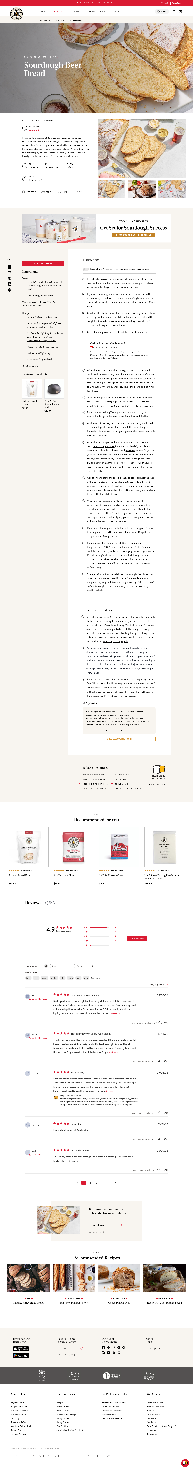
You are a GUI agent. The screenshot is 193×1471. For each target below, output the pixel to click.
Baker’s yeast (122, 779)
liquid (78, 978)
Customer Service (18, 1414)
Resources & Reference (112, 1418)
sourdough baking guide (115, 641)
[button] (183, 189)
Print (48, 192)
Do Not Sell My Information (85, 1456)
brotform (130, 450)
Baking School (96, 11)
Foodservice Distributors (112, 1410)
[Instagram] (114, 1347)
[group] (111, 189)
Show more (95, 977)
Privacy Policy (51, 1456)
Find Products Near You (157, 1406)
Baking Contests (63, 1422)
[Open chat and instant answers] (185, 1463)
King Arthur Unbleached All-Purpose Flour (41, 338)
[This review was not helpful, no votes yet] (165, 1023)
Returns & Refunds (19, 1422)
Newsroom (151, 1430)
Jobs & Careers (153, 1414)
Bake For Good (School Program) (161, 1426)
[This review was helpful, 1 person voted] (160, 1170)
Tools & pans (121, 784)
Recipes (59, 11)
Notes (82, 192)
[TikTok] (108, 1347)
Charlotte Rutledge (42, 120)
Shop (43, 11)
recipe (36, 978)
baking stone (100, 482)
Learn (75, 11)
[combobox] (61, 966)
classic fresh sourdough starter (106, 629)
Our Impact (152, 1422)
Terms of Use (66, 1456)
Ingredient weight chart (96, 784)
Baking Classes (62, 1418)
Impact (118, 11)
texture (44, 978)
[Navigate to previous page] (77, 1183)
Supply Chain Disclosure (19, 1456)
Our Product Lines (155, 1402)
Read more (115, 1014)
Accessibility (37, 1456)
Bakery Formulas (109, 1414)
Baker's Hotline (62, 1410)
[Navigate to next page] (115, 1183)
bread (86, 978)
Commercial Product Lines (113, 1406)
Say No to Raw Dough (66, 1414)
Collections (76, 20)
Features (60, 20)
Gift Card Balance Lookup (22, 1426)
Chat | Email (155, 1348)
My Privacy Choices (107, 1456)
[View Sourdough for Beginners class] (121, 351)
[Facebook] (103, 1347)
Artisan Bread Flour (80, 149)
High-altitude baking (94, 779)
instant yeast (43, 347)
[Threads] (118, 1347)
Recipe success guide (93, 775)
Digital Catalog (17, 1402)
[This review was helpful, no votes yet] (159, 1023)
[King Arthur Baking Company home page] (16, 14)
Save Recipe (32, 191)
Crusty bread (49, 57)
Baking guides (122, 775)
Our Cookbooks (63, 1426)
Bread (37, 57)
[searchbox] (34, 966)
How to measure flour (94, 789)
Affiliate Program (18, 1434)
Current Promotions (19, 1410)
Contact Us (152, 1434)
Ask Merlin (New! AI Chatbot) (69, 1430)
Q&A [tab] (50, 903)
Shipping (15, 1418)
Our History (152, 1418)
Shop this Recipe (44, 263)
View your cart (180, 11)
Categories (45, 20)
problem (54, 978)
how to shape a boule (104, 446)
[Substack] (118, 1353)
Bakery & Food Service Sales (114, 1402)
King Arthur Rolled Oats (39, 303)
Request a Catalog (19, 1406)
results (70, 978)
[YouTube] (108, 1353)
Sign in (174, 11)
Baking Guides (62, 1406)
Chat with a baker (158, 784)
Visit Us (166, 3)
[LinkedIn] (103, 1353)
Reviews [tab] (33, 903)
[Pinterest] (123, 1347)
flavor (28, 978)
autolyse (125, 332)
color (62, 978)
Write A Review (137, 938)
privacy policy (100, 1232)
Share (65, 192)
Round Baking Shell (136, 490)
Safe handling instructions (129, 789)
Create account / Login (119, 738)
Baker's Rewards (177, 3)
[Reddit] (114, 1353)
